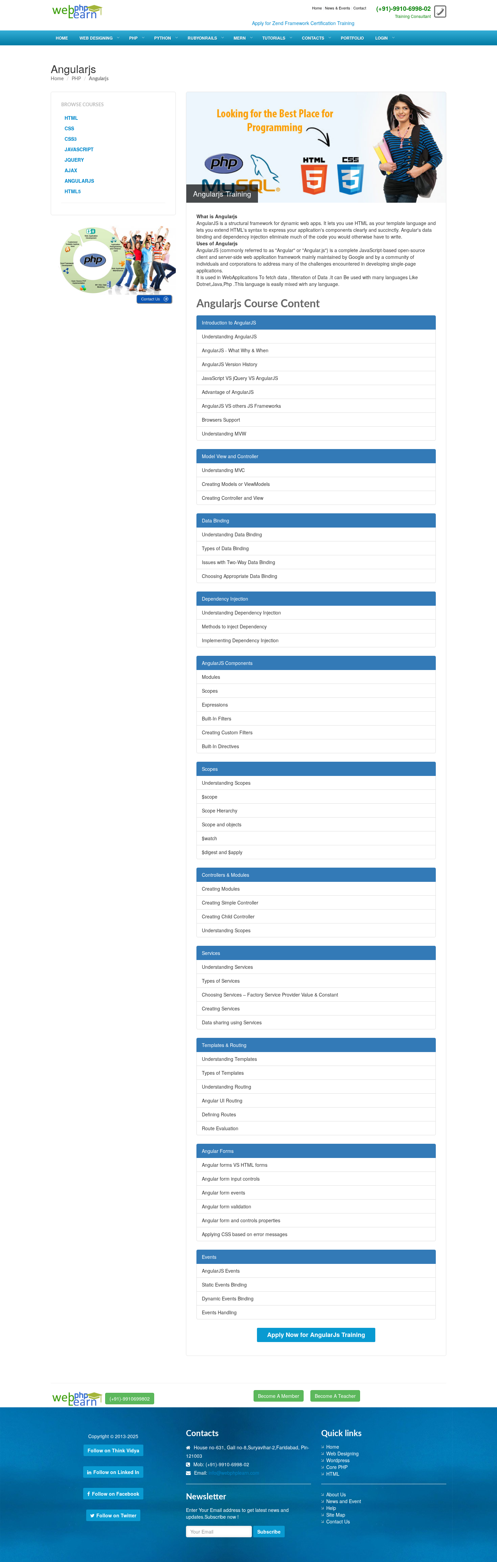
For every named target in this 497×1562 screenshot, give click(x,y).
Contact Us (338, 1521)
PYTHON (162, 38)
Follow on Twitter (116, 1515)
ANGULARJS (79, 180)
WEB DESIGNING (96, 38)
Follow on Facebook (115, 1493)
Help (331, 1507)
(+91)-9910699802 (130, 1398)
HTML (71, 117)
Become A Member (278, 1395)
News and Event (343, 1501)
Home (317, 7)
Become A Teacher (335, 1395)
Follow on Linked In (116, 1472)
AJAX (71, 170)
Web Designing (342, 1453)
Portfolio (352, 38)
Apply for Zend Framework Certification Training (274, 23)
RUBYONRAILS (202, 38)
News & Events (337, 7)
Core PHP (337, 1467)
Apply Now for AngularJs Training (316, 1334)
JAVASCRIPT (79, 149)
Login (381, 38)
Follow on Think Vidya (113, 1450)
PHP (133, 38)
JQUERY (74, 159)
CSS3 (71, 138)
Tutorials (273, 38)
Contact (359, 7)
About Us (336, 1494)
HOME (62, 38)
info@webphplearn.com (234, 1472)
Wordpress (338, 1460)
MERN (240, 38)
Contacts (313, 38)
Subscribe (269, 1531)
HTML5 (73, 191)
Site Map (335, 1514)
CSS (69, 128)
